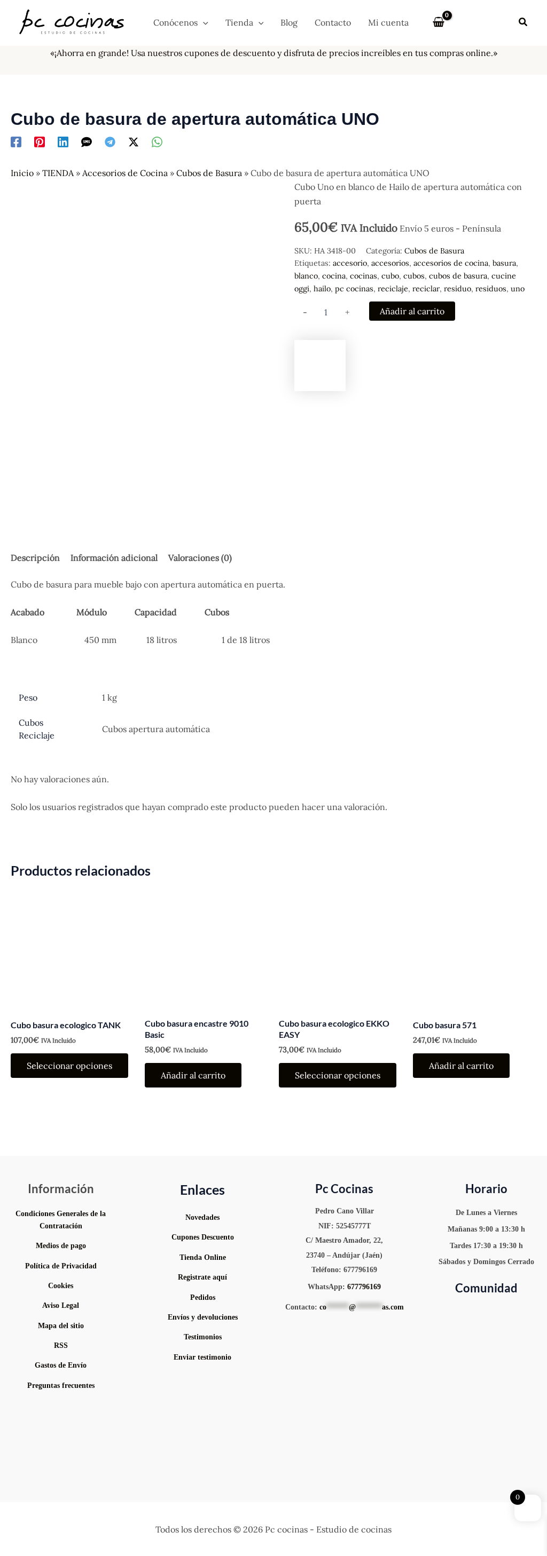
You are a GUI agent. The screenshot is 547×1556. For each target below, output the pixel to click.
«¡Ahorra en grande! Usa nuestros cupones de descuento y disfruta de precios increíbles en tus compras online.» (273, 52)
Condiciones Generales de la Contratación (60, 1219)
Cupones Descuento (202, 1237)
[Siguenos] (203, 1380)
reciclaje (393, 288)
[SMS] (86, 142)
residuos (490, 288)
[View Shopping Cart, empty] (438, 22)
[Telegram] (110, 142)
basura (504, 263)
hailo (322, 288)
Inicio (22, 173)
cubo (390, 276)
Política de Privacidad (61, 1266)
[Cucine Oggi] (320, 365)
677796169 (364, 1287)
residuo (457, 288)
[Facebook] (16, 142)
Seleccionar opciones (69, 1065)
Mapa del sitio (61, 1326)
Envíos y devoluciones (203, 1317)
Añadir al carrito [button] (193, 1075)
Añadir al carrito (412, 311)
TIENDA (58, 173)
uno (518, 288)
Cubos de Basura (209, 173)
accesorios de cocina (450, 263)
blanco (306, 276)
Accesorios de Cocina (125, 173)
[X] (511, 1311)
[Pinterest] (39, 142)
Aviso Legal (60, 1305)
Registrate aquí (202, 1277)
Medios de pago (61, 1246)
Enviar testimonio (202, 1357)
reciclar (426, 288)
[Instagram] (463, 1311)
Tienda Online (202, 1257)
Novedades (202, 1217)
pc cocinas (354, 288)
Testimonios (203, 1337)
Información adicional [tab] (114, 557)
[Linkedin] (63, 142)
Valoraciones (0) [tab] (200, 557)
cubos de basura (458, 276)
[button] (203, 22)
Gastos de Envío (61, 1365)
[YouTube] (447, 1311)
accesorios (390, 263)
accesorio (350, 263)
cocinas (363, 276)
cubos (414, 276)
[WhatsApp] (157, 142)
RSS (61, 1345)
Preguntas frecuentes (61, 1386)
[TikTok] (495, 1311)
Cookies (60, 1286)
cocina (334, 276)
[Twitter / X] (133, 142)
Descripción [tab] (35, 557)
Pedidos (202, 1297)
